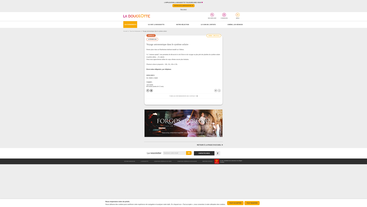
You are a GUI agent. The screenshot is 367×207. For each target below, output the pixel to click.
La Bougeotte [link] (144, 161)
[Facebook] (217, 153)
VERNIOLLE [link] (151, 35)
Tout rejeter (252, 203)
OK (189, 153)
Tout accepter (235, 203)
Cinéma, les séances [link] (235, 24)
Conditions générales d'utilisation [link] (187, 161)
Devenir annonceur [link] (129, 161)
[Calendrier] (151, 90)
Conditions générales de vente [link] (163, 161)
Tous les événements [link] (135, 31)
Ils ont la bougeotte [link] (156, 24)
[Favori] (215, 90)
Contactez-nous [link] (204, 153)
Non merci (183, 9)
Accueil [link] (125, 31)
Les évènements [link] (130, 24)
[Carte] (147, 90)
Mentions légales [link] (207, 161)
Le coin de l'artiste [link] (208, 24)
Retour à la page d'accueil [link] (209, 145)
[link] (143, 15)
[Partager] (219, 90)
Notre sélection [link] (182, 24)
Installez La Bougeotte (182, 5)
